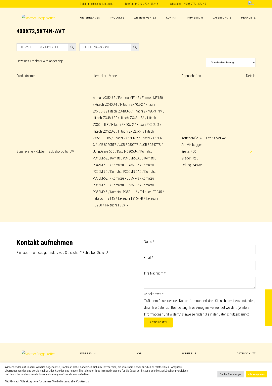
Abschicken (158, 322)
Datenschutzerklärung (233, 314)
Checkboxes (153, 294)
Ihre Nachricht (154, 273)
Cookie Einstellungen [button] (230, 374)
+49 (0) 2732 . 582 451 (147, 4)
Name (149, 241)
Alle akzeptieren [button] (256, 374)
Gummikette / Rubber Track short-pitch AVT (46, 151)
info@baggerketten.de (100, 4)
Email (148, 257)
